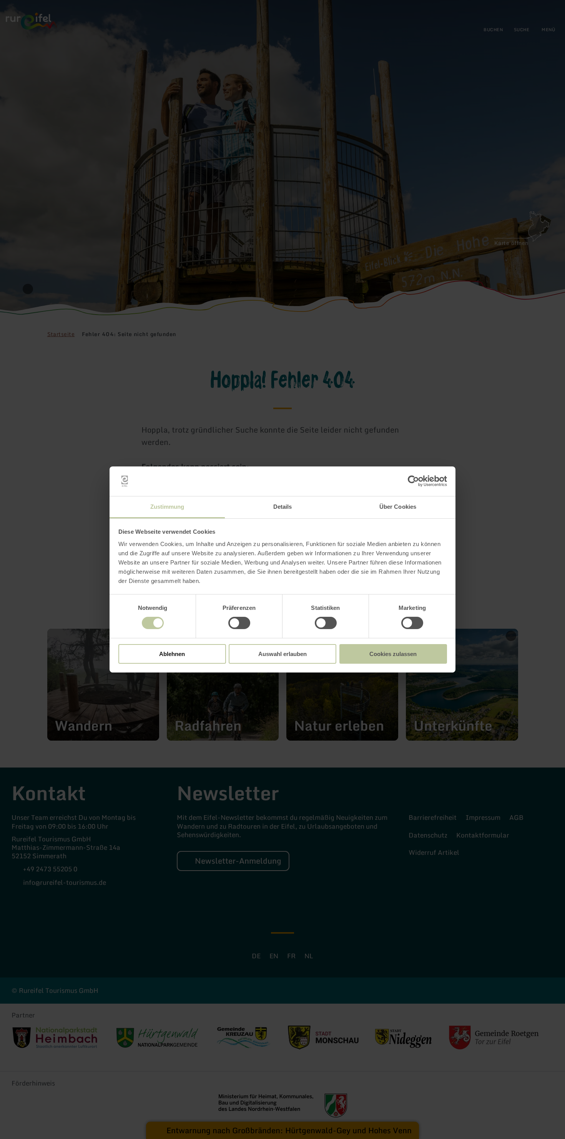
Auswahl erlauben (282, 654)
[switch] (239, 623)
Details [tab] (282, 506)
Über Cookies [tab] (397, 506)
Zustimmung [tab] (167, 506)
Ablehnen (172, 654)
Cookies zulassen (393, 654)
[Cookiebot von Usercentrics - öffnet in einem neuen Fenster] (413, 481)
